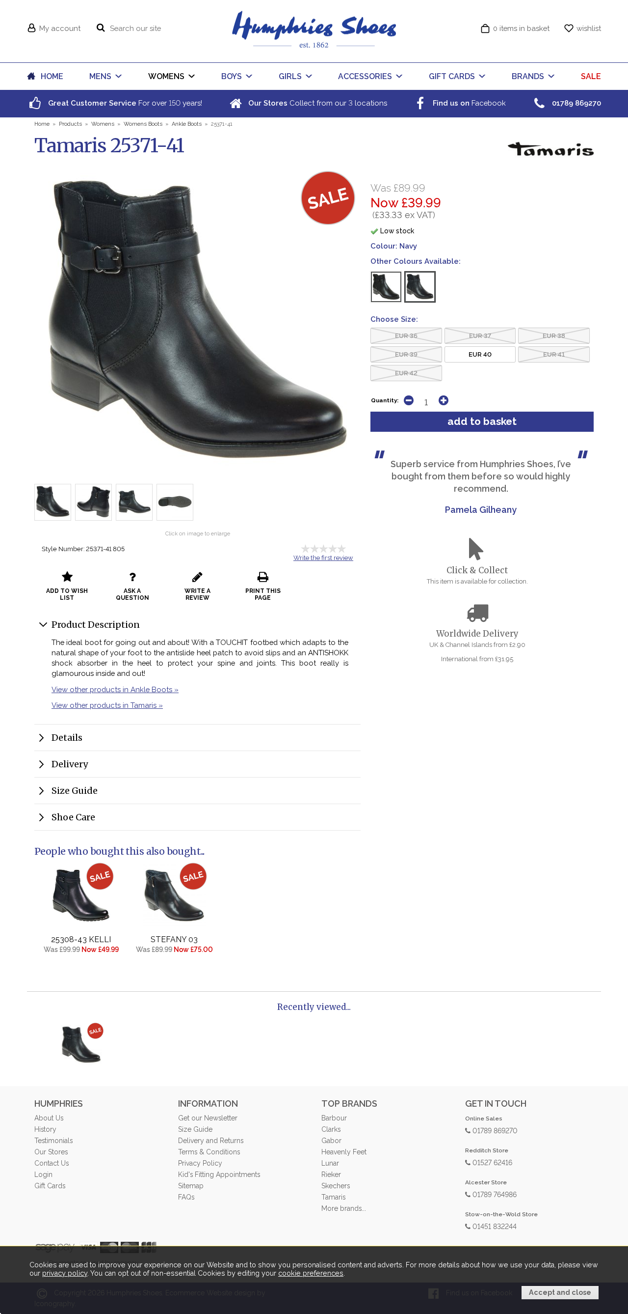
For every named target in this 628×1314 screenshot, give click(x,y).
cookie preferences (310, 1273)
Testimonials (53, 1141)
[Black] (386, 287)
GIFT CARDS (452, 76)
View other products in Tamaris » (107, 705)
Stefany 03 (174, 939)
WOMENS (166, 76)
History (45, 1129)
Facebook (468, 103)
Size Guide (75, 790)
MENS (100, 76)
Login (43, 1174)
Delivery (70, 764)
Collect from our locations (316, 103)
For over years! (124, 103)
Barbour (334, 1118)
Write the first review (323, 557)
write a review (197, 594)
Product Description (96, 624)
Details (67, 737)
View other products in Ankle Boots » (115, 689)
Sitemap (191, 1186)
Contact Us (51, 1163)
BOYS (231, 76)
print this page (263, 594)
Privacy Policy (200, 1163)
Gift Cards (49, 1186)
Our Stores (51, 1152)
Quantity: (384, 400)
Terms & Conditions (209, 1152)
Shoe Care (73, 817)
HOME (52, 76)
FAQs (186, 1197)
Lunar (330, 1163)
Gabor (331, 1141)
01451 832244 (494, 1225)
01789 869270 (494, 1130)
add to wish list (67, 594)
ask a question (132, 594)
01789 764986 (494, 1194)
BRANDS (528, 76)
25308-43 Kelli (81, 939)
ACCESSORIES (365, 76)
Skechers (335, 1186)
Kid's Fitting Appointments (219, 1174)
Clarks (330, 1129)
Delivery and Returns (210, 1141)
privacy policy (64, 1273)
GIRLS (290, 76)
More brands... (343, 1208)
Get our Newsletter (207, 1118)
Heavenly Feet (343, 1152)
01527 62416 (491, 1162)
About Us (48, 1118)
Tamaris (333, 1197)
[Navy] (420, 287)
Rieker (331, 1174)
